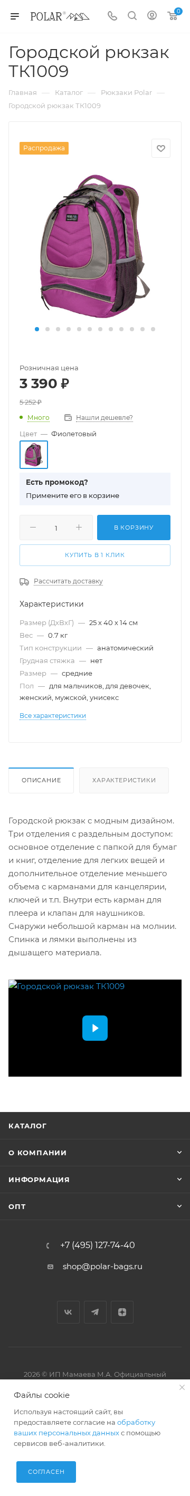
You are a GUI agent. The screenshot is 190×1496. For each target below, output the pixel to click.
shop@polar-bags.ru (102, 1266)
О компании (37, 1152)
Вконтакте (68, 1312)
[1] (95, 246)
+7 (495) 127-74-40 (97, 1245)
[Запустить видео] (95, 1028)
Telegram (95, 1312)
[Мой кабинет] (152, 17)
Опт (16, 1206)
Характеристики (124, 780)
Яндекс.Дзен (122, 1312)
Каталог (27, 1125)
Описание (41, 780)
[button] (37, 329)
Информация (39, 1179)
